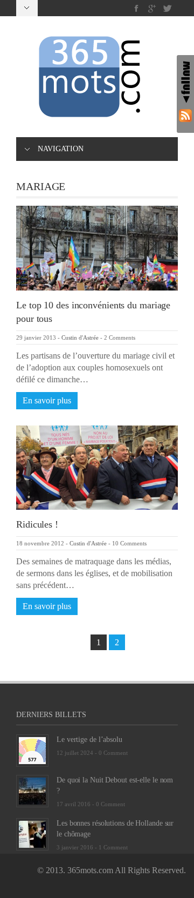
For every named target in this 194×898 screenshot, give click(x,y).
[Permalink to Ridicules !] (97, 466)
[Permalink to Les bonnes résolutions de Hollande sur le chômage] (32, 833)
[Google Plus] (152, 8)
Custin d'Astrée (80, 337)
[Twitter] (167, 8)
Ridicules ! (37, 524)
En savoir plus (47, 400)
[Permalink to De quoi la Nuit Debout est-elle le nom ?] (32, 790)
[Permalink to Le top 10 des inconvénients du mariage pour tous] (97, 247)
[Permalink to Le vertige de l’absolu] (32, 749)
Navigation (61, 149)
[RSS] (185, 115)
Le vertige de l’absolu (89, 739)
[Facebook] (136, 8)
